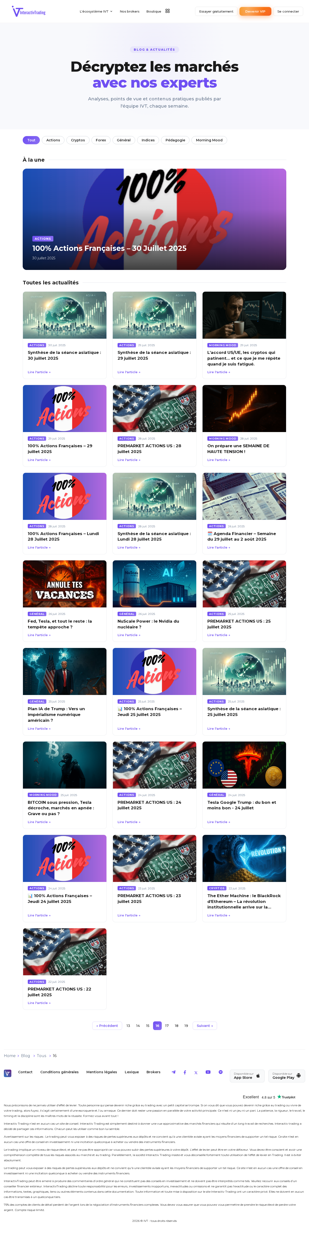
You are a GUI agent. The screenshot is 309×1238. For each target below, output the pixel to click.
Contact (25, 1072)
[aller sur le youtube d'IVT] (208, 1073)
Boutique (153, 11)
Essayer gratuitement (216, 11)
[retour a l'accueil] (29, 11)
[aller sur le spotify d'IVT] (220, 1073)
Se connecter (288, 11)
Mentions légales (101, 1072)
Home (10, 1055)
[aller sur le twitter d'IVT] (196, 1073)
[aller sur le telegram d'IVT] (173, 1073)
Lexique (132, 1072)
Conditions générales (59, 1072)
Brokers (154, 1072)
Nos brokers (130, 11)
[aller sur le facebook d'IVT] (185, 1073)
